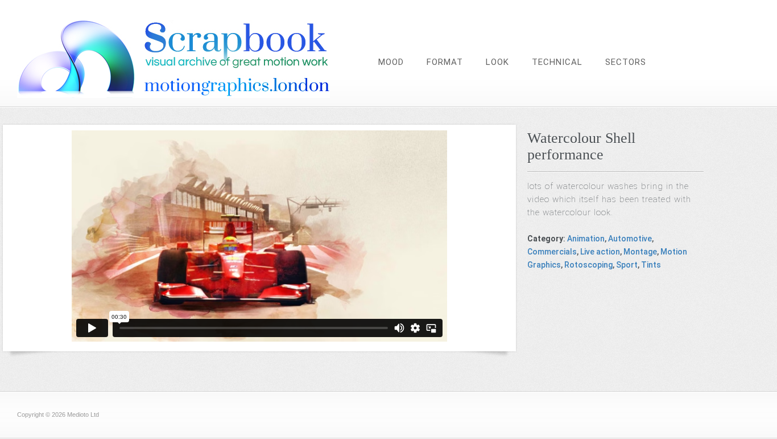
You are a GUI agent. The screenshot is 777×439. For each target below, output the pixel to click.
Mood (391, 62)
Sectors (625, 62)
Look (497, 62)
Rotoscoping (588, 264)
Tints (651, 264)
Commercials (552, 251)
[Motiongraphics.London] (196, 95)
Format (445, 62)
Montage (640, 251)
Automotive (630, 238)
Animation (586, 238)
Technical (557, 62)
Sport (627, 264)
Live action (600, 251)
